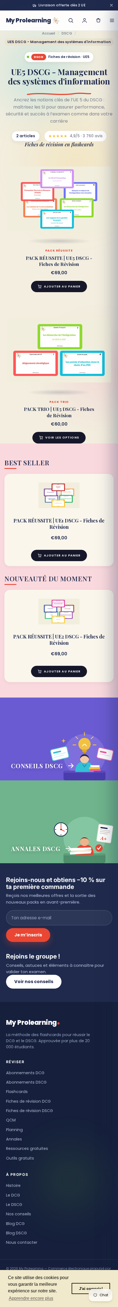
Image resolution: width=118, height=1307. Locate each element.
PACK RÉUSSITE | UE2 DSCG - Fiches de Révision (59, 639)
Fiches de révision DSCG (29, 1110)
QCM (11, 1120)
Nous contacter (21, 1242)
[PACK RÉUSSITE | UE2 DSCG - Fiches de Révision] (59, 611)
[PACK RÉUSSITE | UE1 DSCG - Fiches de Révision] (59, 495)
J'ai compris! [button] (91, 1288)
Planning (14, 1129)
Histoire (13, 1185)
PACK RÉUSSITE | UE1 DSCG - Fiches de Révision (59, 523)
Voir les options (62, 437)
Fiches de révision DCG (28, 1101)
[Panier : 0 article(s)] (98, 20)
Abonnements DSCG (26, 1082)
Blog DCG (15, 1223)
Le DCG (13, 1195)
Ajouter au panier (62, 286)
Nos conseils (18, 1214)
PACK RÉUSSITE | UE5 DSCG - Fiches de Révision (59, 261)
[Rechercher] (71, 20)
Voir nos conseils (33, 981)
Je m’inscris (28, 935)
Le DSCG (14, 1204)
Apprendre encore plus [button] (31, 1298)
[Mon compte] (84, 20)
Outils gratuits (20, 1158)
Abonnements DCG (25, 1073)
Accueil (48, 33)
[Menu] (112, 20)
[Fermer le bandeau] (111, 5)
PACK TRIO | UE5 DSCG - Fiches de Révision (59, 412)
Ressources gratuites (27, 1148)
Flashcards (17, 1091)
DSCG (66, 33)
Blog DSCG (16, 1233)
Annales (14, 1139)
